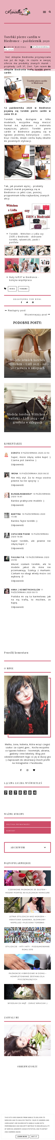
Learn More (22, 1136)
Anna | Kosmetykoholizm (25, 589)
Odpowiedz (17, 464)
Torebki (24, 289)
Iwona (14, 473)
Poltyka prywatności (18, 824)
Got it (34, 1136)
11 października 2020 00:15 (27, 591)
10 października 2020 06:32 (34, 473)
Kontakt (10, 831)
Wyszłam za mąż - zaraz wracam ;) (28, 1003)
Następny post (17, 310)
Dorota (15, 453)
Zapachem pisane (20, 534)
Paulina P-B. (18, 557)
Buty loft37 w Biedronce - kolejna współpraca (24, 278)
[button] (39, 6)
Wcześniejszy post (35, 314)
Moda (12, 289)
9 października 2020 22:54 (35, 453)
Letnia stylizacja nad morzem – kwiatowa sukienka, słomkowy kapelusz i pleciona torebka (27, 919)
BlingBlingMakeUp (21, 494)
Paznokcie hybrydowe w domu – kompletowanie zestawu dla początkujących (27, 976)
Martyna (16, 514)
